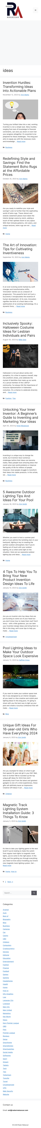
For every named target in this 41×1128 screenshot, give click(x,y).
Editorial (6, 955)
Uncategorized (11, 637)
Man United (7, 1010)
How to (13, 872)
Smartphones (8, 1046)
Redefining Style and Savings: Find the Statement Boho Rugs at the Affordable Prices (20, 167)
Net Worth (7, 1017)
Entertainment (8, 961)
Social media (8, 1052)
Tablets (6, 1065)
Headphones (8, 981)
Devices (6, 952)
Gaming (6, 978)
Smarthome (7, 1043)
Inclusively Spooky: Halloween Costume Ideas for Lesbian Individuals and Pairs (19, 329)
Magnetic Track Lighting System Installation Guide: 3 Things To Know (18, 811)
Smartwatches (8, 1049)
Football (6, 971)
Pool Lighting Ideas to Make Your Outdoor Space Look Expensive (20, 652)
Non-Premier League (11, 1023)
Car (4, 932)
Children (8, 794)
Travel (5, 1081)
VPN (4, 1088)
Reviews (6, 1036)
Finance (6, 968)
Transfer (6, 1078)
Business (8, 147)
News (5, 1020)
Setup (5, 1039)
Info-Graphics (8, 994)
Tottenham (7, 1075)
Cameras (6, 929)
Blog (7, 714)
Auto (4, 913)
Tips (14, 398)
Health (5, 984)
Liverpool (6, 1004)
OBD (4, 1026)
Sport (5, 1059)
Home (7, 234)
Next (10, 882)
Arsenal (6, 910)
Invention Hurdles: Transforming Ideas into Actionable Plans (19, 87)
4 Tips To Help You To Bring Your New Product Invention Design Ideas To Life (20, 578)
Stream (5, 1062)
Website (6, 1094)
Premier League (9, 1033)
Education (6, 958)
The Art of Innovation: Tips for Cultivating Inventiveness (20, 249)
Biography (6, 919)
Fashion (8, 398)
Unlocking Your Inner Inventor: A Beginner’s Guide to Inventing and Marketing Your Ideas (20, 415)
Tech (5, 1068)
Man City (6, 1007)
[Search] (34, 893)
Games (5, 974)
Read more (21, 141)
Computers (7, 945)
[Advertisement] (20, 41)
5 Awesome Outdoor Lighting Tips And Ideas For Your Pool (19, 496)
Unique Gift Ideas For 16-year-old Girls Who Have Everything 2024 (20, 729)
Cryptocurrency (8, 949)
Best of (5, 916)
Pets (4, 1030)
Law (4, 997)
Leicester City (8, 1000)
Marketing (6, 1013)
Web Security (8, 1091)
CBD (4, 939)
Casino (5, 936)
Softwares (7, 1055)
